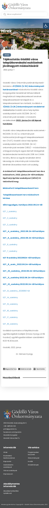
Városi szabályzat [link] (10, 470)
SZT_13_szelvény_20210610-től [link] (16, 291)
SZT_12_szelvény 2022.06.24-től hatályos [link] (23, 284)
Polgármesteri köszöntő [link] (33, 453)
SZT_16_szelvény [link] (10, 310)
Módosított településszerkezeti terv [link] (21, 188)
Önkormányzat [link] (33, 458)
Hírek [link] (7, 55)
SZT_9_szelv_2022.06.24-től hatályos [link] (22, 264)
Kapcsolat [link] (7, 461)
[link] (46, 26)
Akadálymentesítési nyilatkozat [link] (11, 492)
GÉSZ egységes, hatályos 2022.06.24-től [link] (23, 205)
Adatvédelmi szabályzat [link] (8, 466)
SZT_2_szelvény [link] (10, 218)
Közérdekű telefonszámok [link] (9, 457)
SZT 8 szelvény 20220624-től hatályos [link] (21, 257)
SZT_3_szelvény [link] (10, 224)
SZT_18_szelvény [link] (10, 324)
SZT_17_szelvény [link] (10, 317)
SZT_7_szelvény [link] (10, 251)
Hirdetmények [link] (33, 465)
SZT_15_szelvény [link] (10, 304)
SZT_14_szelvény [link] (10, 297)
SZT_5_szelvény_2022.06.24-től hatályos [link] (23, 238)
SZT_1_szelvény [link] (10, 211)
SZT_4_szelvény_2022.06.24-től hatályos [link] (23, 231)
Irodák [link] (30, 461)
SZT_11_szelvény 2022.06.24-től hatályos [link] (23, 277)
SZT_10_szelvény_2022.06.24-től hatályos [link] (24, 271)
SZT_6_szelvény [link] (10, 244)
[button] (10, 369)
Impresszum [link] (8, 474)
